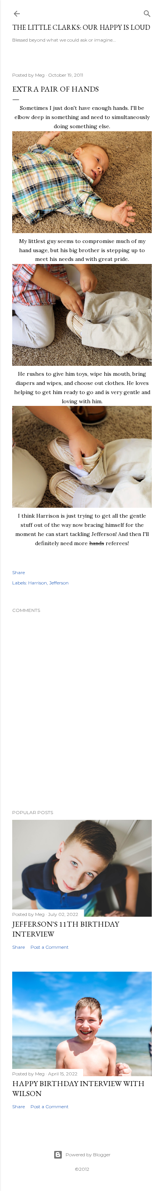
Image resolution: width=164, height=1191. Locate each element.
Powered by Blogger (88, 1154)
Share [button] (18, 572)
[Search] (147, 12)
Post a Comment (50, 947)
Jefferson (59, 583)
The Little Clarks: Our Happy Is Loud (81, 27)
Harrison (37, 583)
